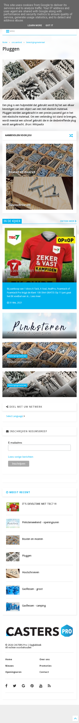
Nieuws (9, 666)
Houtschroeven (20, 205)
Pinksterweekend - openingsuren (28, 332)
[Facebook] (6, 686)
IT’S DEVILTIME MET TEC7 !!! (25, 271)
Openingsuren (13, 672)
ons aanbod (17, 42)
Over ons (45, 659)
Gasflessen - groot (32, 588)
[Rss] (49, 686)
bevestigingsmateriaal (35, 42)
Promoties (45, 666)
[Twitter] (14, 686)
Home (4, 42)
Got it (49, 25)
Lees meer (36, 296)
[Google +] (23, 686)
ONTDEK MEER (67, 221)
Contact (44, 672)
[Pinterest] (32, 686)
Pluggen (12, 391)
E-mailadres (15, 442)
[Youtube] (40, 686)
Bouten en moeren (22, 172)
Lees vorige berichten (20, 456)
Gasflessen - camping (34, 605)
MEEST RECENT (19, 492)
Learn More (35, 25)
